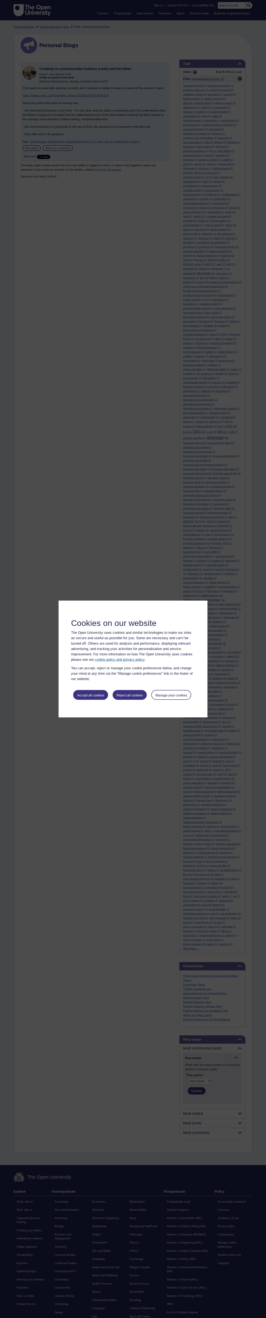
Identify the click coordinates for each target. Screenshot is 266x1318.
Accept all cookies (90, 695)
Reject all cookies (130, 695)
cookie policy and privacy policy (119, 660)
